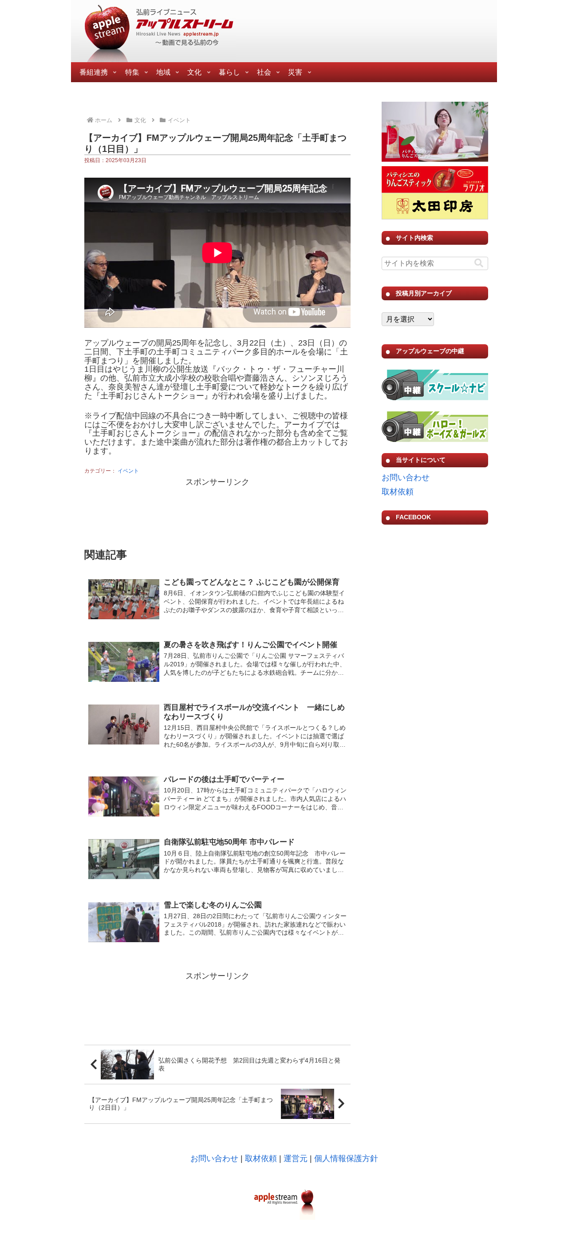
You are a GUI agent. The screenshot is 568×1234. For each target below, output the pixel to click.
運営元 (296, 1158)
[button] (479, 263)
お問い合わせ (406, 477)
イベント (128, 471)
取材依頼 (398, 491)
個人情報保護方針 (346, 1158)
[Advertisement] (217, 511)
